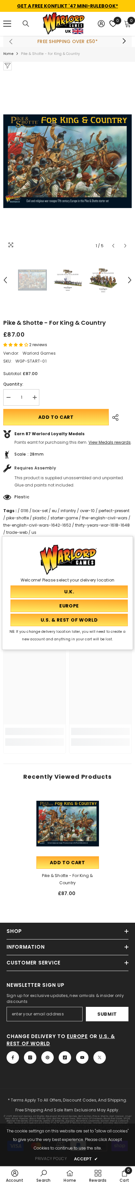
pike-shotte (17, 518)
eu (54, 510)
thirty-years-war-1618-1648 (102, 525)
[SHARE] (114, 417)
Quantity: (13, 384)
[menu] (7, 24)
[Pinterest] (47, 1057)
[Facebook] (13, 1057)
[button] (113, 245)
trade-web (17, 532)
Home (8, 53)
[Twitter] (99, 1057)
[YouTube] (82, 1057)
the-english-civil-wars (104, 518)
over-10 (87, 510)
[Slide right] (124, 41)
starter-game (64, 518)
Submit (107, 1014)
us (33, 532)
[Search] (26, 24)
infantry (68, 510)
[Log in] (101, 23)
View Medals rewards (109, 442)
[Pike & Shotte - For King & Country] (67, 823)
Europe (77, 1036)
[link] (34, 731)
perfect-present (114, 510)
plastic (40, 518)
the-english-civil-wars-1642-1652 (37, 525)
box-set (40, 510)
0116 (25, 510)
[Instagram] (30, 1057)
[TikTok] (65, 1057)
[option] (67, 161)
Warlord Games (39, 353)
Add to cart (56, 417)
